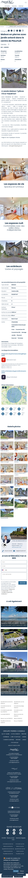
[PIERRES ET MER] (14, 750)
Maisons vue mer (20, 846)
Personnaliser (20, 873)
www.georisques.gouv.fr (15, 146)
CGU (13, 839)
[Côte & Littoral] (14, 789)
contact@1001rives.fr (14, 820)
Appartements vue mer (20, 848)
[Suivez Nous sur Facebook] (7, 831)
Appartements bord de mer (8, 848)
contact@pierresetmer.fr (14, 762)
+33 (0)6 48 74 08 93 (14, 760)
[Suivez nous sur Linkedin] (14, 834)
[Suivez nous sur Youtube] (20, 831)
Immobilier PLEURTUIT (5, 714)
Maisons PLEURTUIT (18, 718)
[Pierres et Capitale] (14, 770)
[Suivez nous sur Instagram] (7, 834)
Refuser (22, 871)
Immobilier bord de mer (8, 844)
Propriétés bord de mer (8, 853)
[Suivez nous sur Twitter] (14, 831)
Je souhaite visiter (7, 876)
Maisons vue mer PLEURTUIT (7, 718)
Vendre (14, 6)
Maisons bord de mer (8, 846)
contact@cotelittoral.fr (14, 801)
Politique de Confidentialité (8, 590)
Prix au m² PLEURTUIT (18, 721)
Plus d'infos (11, 869)
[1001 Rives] (14, 808)
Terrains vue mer (20, 851)
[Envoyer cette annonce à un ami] (20, 31)
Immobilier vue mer (20, 844)
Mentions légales (20, 838)
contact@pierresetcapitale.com (14, 781)
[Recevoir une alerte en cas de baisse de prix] (8, 44)
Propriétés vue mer (20, 853)
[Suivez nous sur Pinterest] (20, 834)
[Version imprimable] (23, 31)
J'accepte (16, 871)
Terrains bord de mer (8, 851)
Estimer (21, 6)
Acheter (7, 6)
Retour (2, 26)
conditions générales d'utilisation (6, 593)
